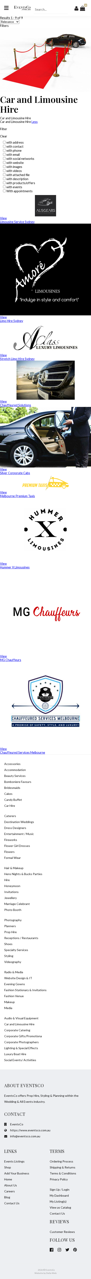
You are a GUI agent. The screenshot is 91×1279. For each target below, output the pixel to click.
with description (17, 179)
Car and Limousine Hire (19, 1024)
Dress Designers (15, 828)
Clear (3, 136)
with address (15, 142)
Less (35, 122)
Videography (12, 962)
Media (8, 1008)
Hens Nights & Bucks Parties (23, 874)
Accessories (12, 764)
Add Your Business (16, 1173)
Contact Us (11, 1203)
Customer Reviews (62, 1232)
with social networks (20, 158)
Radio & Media (13, 972)
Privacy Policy (59, 1179)
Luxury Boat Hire (15, 1054)
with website (15, 163)
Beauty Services (15, 776)
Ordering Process (61, 1161)
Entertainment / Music (19, 834)
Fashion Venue (14, 996)
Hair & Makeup (13, 868)
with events (14, 187)
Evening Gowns (14, 984)
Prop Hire (10, 932)
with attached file (18, 175)
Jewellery (10, 898)
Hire (7, 880)
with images (14, 167)
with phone (14, 150)
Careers (9, 1191)
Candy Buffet (13, 799)
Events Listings (14, 1161)
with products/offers (20, 183)
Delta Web (51, 1273)
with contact (14, 146)
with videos (14, 171)
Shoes (8, 944)
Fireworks (10, 840)
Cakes (8, 793)
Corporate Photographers (21, 1042)
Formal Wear (12, 857)
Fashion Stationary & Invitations (25, 990)
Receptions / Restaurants (21, 938)
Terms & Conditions (63, 1173)
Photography (13, 920)
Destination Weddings (19, 822)
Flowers (9, 852)
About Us (10, 1185)
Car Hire (9, 805)
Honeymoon (12, 886)
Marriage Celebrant (17, 904)
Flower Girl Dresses (17, 846)
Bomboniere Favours (17, 782)
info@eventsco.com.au (25, 1136)
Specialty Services (16, 950)
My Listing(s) (58, 1201)
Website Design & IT (18, 978)
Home (8, 1179)
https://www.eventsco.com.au (30, 1130)
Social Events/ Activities (20, 1060)
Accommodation (15, 770)
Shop (7, 1167)
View (3, 218)
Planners (10, 926)
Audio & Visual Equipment (21, 1018)
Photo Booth (12, 910)
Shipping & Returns (62, 1167)
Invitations (11, 892)
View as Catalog (60, 1207)
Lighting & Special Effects (21, 1048)
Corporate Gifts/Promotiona (23, 1036)
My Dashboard (59, 1195)
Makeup (9, 1002)
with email (13, 154)
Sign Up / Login (59, 1189)
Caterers (10, 816)
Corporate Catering (17, 1030)
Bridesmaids (12, 788)
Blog (7, 1197)
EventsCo (16, 1124)
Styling (8, 956)
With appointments (19, 191)
